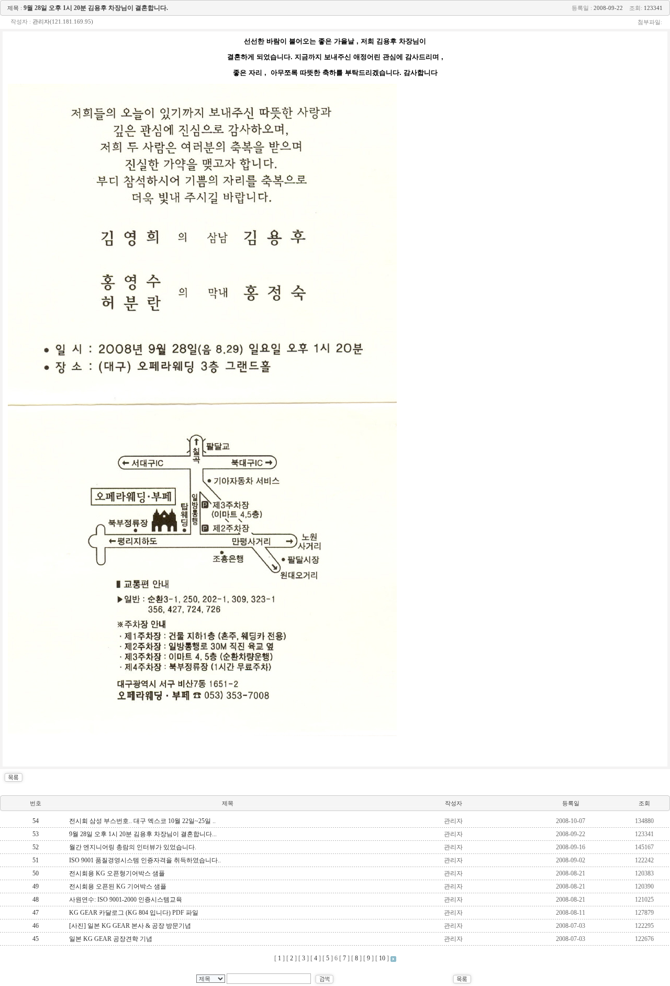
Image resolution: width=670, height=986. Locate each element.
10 (382, 958)
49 (35, 886)
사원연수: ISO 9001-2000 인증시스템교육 (125, 899)
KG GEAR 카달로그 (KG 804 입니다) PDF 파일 (133, 912)
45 (35, 939)
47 (35, 912)
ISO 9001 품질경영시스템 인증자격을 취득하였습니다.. (145, 860)
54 (35, 821)
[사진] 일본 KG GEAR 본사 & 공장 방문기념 (130, 925)
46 (35, 925)
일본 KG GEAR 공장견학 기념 (110, 939)
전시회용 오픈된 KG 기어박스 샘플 (117, 886)
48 (35, 899)
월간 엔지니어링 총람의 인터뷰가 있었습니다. (132, 847)
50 (35, 873)
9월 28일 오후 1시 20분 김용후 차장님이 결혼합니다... (143, 834)
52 (35, 847)
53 (35, 834)
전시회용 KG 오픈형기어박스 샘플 (117, 873)
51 (35, 860)
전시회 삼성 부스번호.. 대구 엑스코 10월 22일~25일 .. (142, 821)
